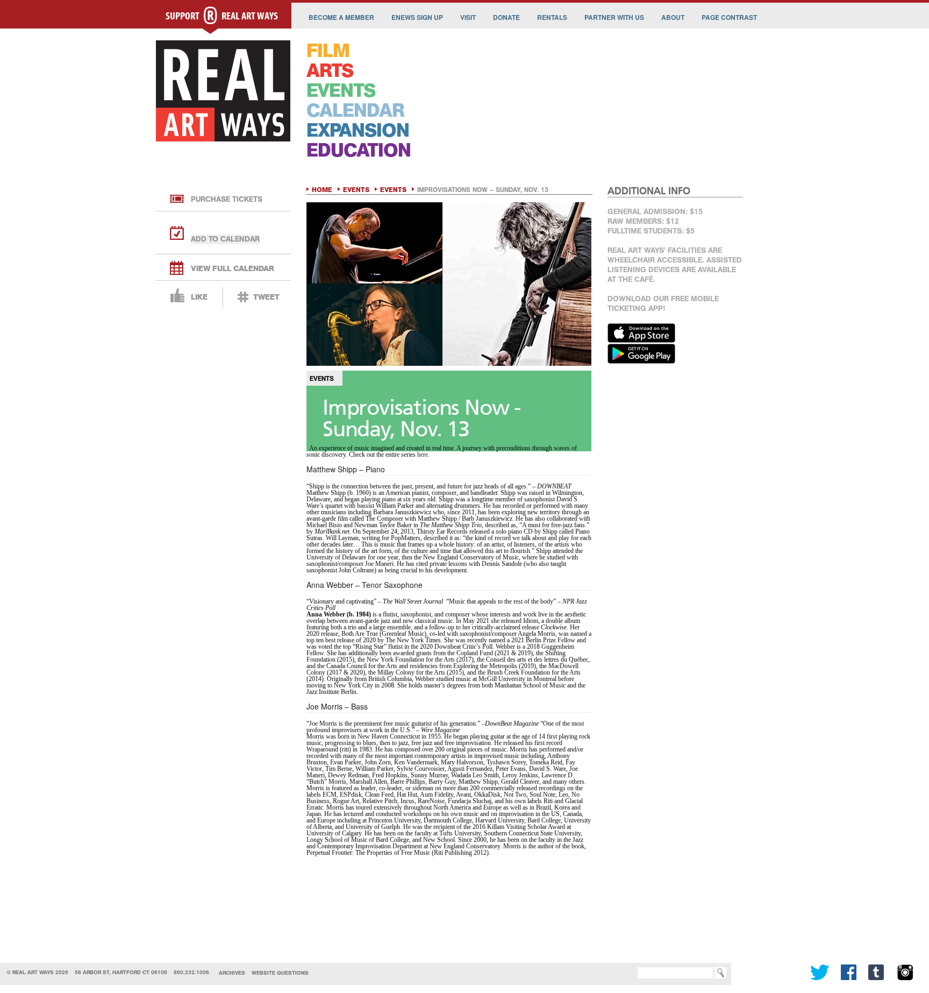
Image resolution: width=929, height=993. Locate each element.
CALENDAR (355, 111)
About (672, 17)
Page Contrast (729, 17)
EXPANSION (357, 130)
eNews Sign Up (417, 17)
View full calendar (232, 268)
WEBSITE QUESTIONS (280, 972)
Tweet (266, 297)
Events (356, 190)
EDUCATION (358, 150)
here (422, 454)
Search (621, 972)
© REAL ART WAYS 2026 (37, 972)
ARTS (329, 71)
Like (199, 297)
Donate (506, 17)
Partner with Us (614, 17)
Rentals (552, 17)
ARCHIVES (232, 972)
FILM (327, 51)
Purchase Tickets (226, 199)
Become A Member (341, 17)
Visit (468, 17)
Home (322, 190)
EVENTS (340, 91)
